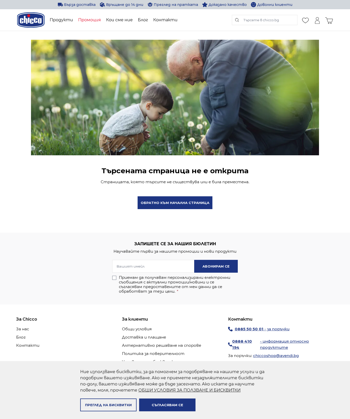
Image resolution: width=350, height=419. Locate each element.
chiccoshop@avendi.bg (276, 355)
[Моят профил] (317, 20)
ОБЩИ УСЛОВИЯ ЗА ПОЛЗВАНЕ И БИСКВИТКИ (189, 390)
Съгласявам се (167, 405)
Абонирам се (216, 266)
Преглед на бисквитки (108, 405)
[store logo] (31, 20)
